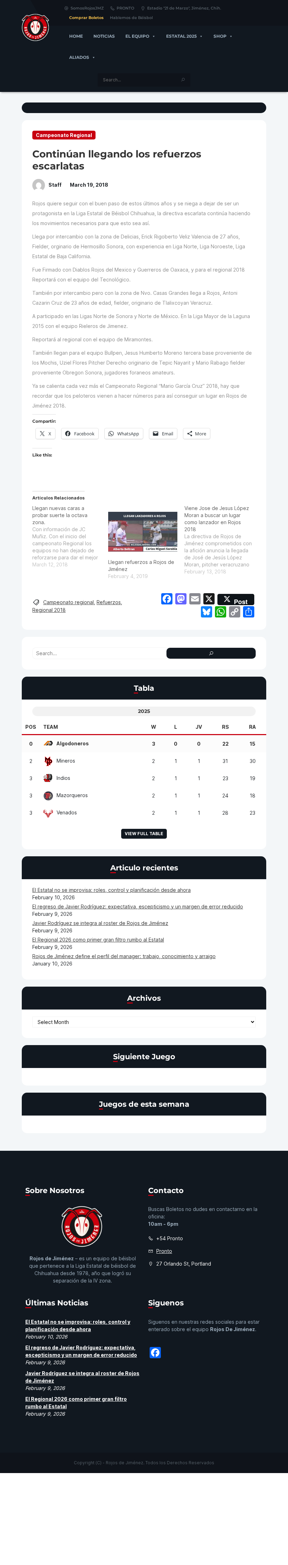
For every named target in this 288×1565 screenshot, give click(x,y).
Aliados (79, 57)
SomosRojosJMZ (87, 8)
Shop (220, 36)
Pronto (164, 1251)
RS (225, 727)
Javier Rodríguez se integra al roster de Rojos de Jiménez (100, 923)
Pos (30, 727)
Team (50, 727)
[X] (209, 599)
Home (76, 36)
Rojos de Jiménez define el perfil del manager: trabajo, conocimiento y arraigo (124, 956)
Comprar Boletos (86, 17)
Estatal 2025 (181, 36)
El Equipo (137, 36)
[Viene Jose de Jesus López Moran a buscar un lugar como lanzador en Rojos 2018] (222, 540)
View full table (144, 833)
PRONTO (125, 8)
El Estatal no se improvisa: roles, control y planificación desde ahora (111, 890)
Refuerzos (109, 602)
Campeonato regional (68, 602)
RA (252, 727)
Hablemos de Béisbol (131, 17)
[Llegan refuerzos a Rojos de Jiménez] (142, 531)
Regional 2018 (49, 610)
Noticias (104, 36)
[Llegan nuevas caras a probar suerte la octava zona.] (70, 536)
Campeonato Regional (64, 135)
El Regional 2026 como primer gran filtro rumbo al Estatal (98, 940)
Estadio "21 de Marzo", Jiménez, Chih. (184, 8)
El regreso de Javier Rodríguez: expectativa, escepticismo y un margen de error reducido (137, 906)
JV (199, 727)
